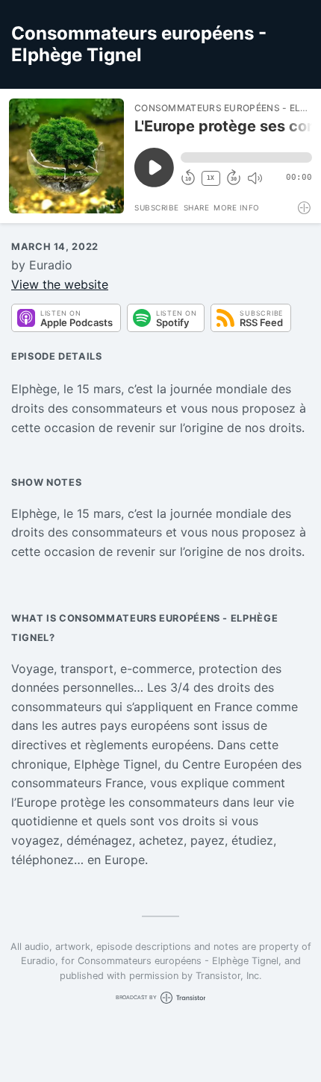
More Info (237, 207)
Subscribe (156, 207)
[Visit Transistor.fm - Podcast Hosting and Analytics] (305, 207)
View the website (59, 284)
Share (197, 207)
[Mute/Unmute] (254, 178)
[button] (246, 157)
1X (210, 178)
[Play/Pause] (66, 156)
